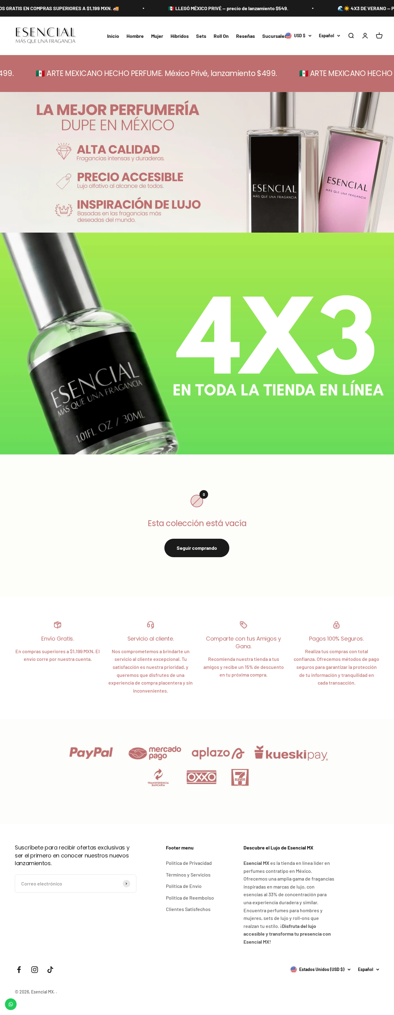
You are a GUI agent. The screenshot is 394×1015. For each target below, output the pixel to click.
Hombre (135, 36)
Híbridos (180, 36)
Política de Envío (184, 886)
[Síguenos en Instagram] (34, 969)
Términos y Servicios (188, 874)
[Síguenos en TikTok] (50, 969)
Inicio (113, 36)
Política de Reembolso (190, 898)
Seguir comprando (197, 548)
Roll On (221, 36)
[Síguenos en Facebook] (19, 969)
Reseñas (245, 36)
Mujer (157, 36)
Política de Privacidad (189, 863)
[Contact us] (11, 1004)
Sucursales (274, 36)
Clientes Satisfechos (188, 909)
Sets (201, 36)
